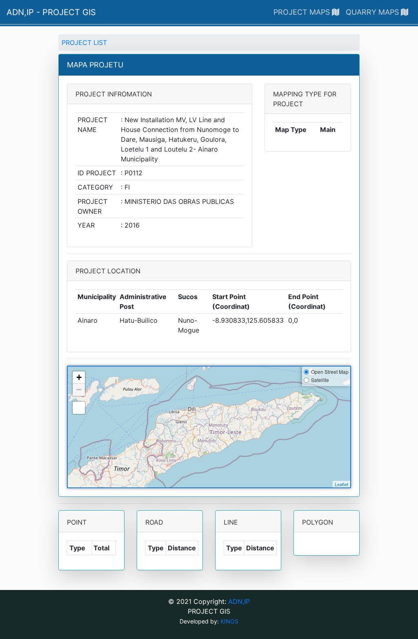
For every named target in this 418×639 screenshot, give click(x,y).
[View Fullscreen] (79, 408)
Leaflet (341, 484)
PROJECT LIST (84, 42)
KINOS (229, 621)
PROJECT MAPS (302, 12)
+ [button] (79, 377)
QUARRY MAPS (373, 12)
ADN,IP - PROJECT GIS (51, 12)
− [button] (79, 389)
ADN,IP (239, 601)
